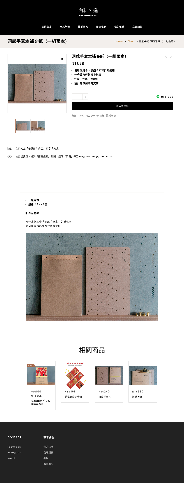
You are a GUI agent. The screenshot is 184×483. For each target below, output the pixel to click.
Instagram (14, 452)
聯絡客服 (48, 464)
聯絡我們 (101, 26)
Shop (131, 41)
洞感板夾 (171, 57)
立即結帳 (137, 26)
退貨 (46, 458)
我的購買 (48, 452)
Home (119, 41)
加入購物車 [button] (41, 385)
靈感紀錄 (111, 115)
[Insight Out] (88, 12)
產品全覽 (65, 26)
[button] (62, 58)
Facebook (14, 446)
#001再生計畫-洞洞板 (92, 115)
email (11, 458)
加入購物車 (122, 106)
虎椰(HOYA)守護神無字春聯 (166, 57)
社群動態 (83, 26)
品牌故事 (47, 26)
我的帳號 (119, 26)
